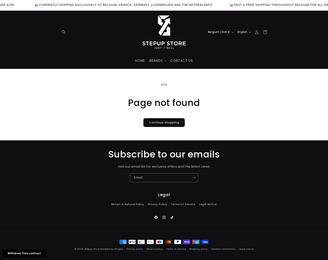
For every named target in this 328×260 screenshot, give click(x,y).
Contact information (223, 248)
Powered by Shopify (111, 248)
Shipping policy (198, 248)
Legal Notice (208, 204)
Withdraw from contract (24, 253)
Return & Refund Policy (127, 204)
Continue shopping (164, 122)
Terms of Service (183, 204)
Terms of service (176, 248)
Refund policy (155, 248)
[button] (64, 32)
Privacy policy (135, 248)
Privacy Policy (157, 204)
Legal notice (246, 248)
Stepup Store (91, 248)
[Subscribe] (194, 177)
